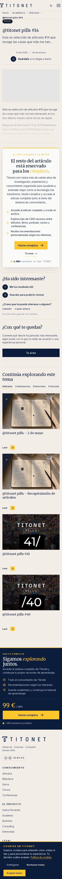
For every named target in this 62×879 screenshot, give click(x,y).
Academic (7, 815)
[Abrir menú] (58, 5)
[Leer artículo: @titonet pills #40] (31, 592)
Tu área (29, 253)
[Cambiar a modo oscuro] (51, 5)
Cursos (6, 789)
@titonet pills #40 (16, 614)
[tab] (7, 387)
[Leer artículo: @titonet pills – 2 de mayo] (31, 411)
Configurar (13, 864)
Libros (5, 784)
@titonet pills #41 (16, 554)
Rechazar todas (36, 864)
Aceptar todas (14, 873)
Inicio (5, 12)
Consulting (8, 826)
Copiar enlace (22, 309)
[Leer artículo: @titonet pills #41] (31, 532)
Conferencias (9, 795)
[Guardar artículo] (13, 59)
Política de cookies (41, 857)
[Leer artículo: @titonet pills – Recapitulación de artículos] (31, 471)
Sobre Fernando (11, 810)
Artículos (34, 12)
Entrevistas (8, 831)
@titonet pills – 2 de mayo (22, 433)
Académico (18, 12)
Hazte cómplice (28, 245)
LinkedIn (7, 309)
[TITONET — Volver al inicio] (17, 5)
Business (7, 821)
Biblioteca (7, 779)
